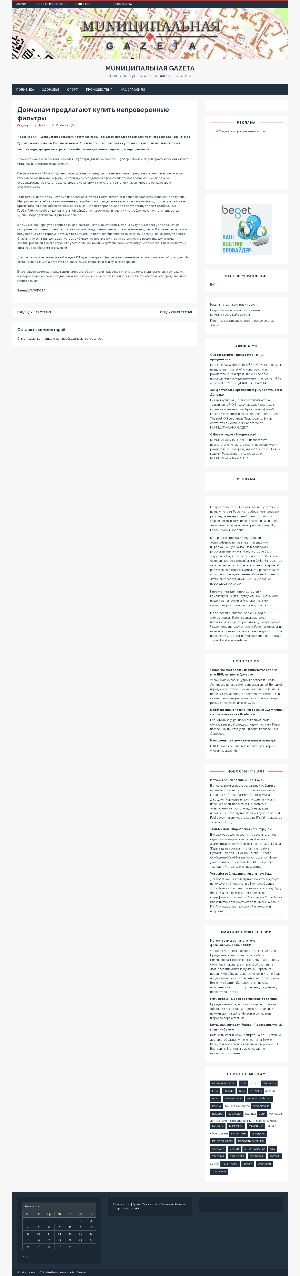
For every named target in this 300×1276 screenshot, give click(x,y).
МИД (215, 1091)
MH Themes (79, 1272)
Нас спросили (133, 89)
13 (49, 1233)
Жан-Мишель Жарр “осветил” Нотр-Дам (241, 829)
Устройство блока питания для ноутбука (241, 873)
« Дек (25, 1256)
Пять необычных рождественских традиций (243, 998)
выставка (234, 1113)
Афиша (21, 4)
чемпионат (230, 1163)
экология (264, 1163)
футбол (275, 1156)
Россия (228, 1091)
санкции (218, 1148)
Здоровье (50, 89)
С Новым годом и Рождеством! (233, 434)
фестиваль (257, 1156)
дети (262, 1113)
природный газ (222, 1141)
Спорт (72, 89)
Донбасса (62, 125)
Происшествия (99, 89)
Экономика (123, 4)
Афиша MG (246, 346)
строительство (254, 1148)
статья (234, 1148)
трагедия (218, 1156)
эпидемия (219, 1171)
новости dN (246, 661)
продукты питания (251, 1141)
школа (247, 1163)
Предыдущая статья (34, 312)
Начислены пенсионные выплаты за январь (243, 740)
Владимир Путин (223, 1083)
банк (215, 1098)
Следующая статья (176, 312)
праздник (258, 1133)
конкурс (217, 1125)
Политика (25, 89)
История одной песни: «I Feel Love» (237, 780)
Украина (256, 1091)
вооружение (261, 1106)
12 (38, 1233)
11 (28, 1233)
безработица (233, 1098)
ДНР (243, 1083)
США (242, 1091)
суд (272, 1148)
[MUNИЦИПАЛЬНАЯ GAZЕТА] (150, 56)
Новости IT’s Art (246, 771)
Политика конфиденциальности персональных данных (242, 323)
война (216, 1106)
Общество (82, 4)
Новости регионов (49, 4)
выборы (217, 1113)
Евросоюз (269, 1083)
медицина (256, 1125)
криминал (236, 1125)
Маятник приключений (246, 932)
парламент (238, 1133)
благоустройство (259, 1098)
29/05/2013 (28, 125)
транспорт (237, 1156)
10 (91, 1227)
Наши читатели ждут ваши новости (234, 304)
